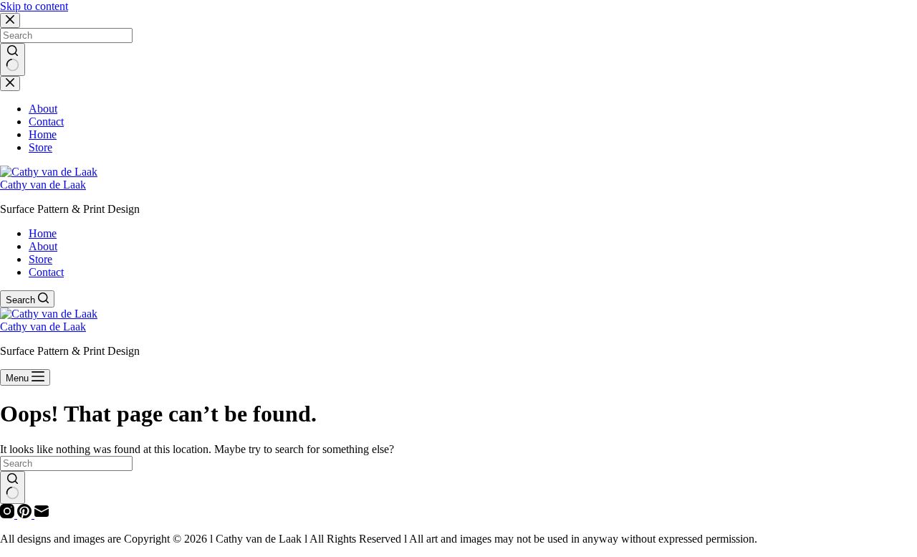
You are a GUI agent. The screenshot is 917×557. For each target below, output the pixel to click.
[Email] (41, 514)
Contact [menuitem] (46, 272)
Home (43, 134)
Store (40, 147)
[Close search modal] (10, 20)
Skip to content (34, 6)
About (43, 109)
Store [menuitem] (40, 259)
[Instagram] (8, 514)
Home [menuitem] (43, 233)
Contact (46, 121)
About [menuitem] (43, 246)
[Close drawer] (10, 83)
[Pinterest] (25, 514)
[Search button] (12, 59)
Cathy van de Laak (43, 184)
